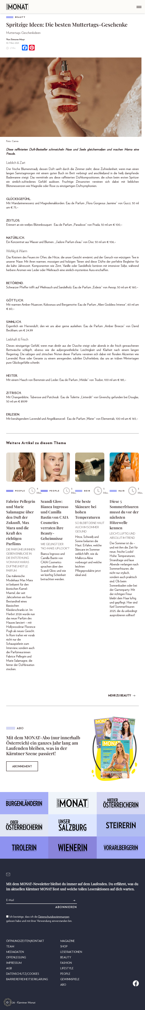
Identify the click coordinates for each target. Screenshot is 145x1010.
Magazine (67, 941)
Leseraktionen (71, 952)
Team (10, 946)
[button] (8, 1002)
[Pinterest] (31, 48)
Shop (64, 946)
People (65, 973)
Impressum (14, 963)
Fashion (66, 963)
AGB (9, 968)
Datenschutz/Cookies (22, 973)
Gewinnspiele (70, 979)
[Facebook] (24, 48)
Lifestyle (67, 968)
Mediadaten (15, 952)
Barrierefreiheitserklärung (27, 979)
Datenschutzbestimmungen (53, 916)
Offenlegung (16, 957)
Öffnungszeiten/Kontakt (25, 941)
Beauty (20, 17)
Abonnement (22, 766)
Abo (63, 984)
